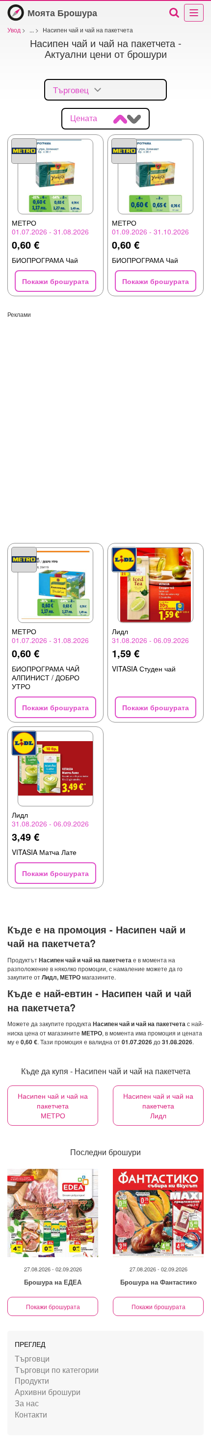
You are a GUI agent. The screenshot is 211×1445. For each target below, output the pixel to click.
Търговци (32, 1358)
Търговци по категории (57, 1369)
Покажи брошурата (53, 1306)
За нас (27, 1403)
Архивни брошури (47, 1391)
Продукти (32, 1380)
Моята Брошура (62, 12)
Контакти (31, 1414)
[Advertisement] (105, 423)
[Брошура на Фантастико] (158, 1213)
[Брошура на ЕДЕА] (52, 1213)
